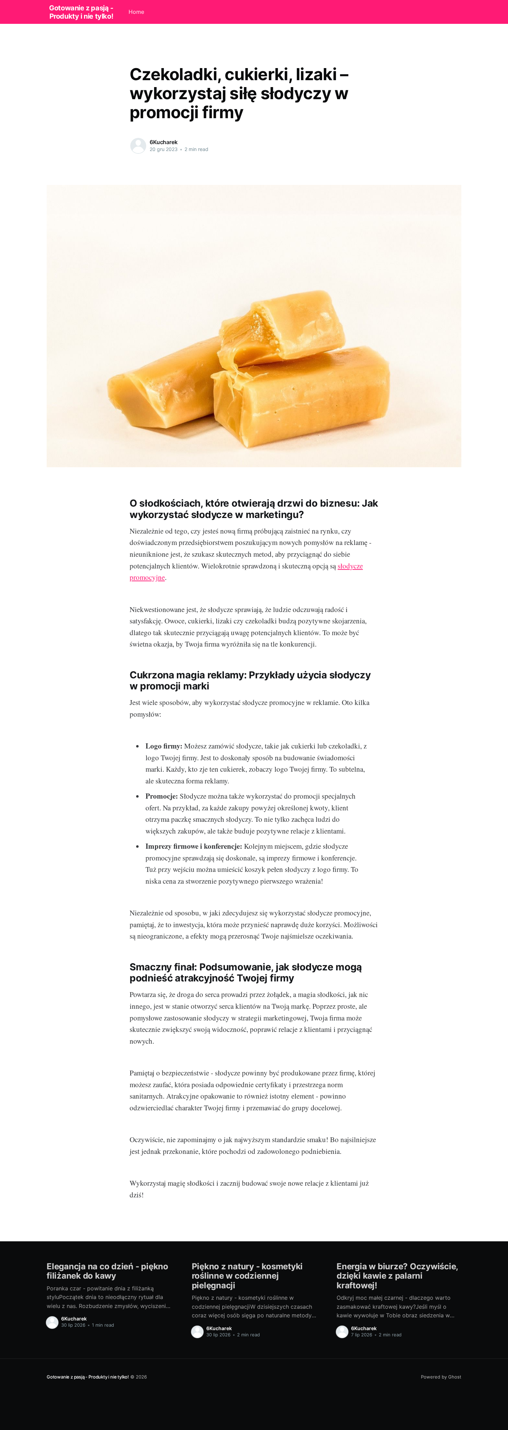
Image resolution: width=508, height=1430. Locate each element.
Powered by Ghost (441, 1377)
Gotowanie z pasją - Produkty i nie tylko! (81, 12)
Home (136, 11)
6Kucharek (164, 142)
